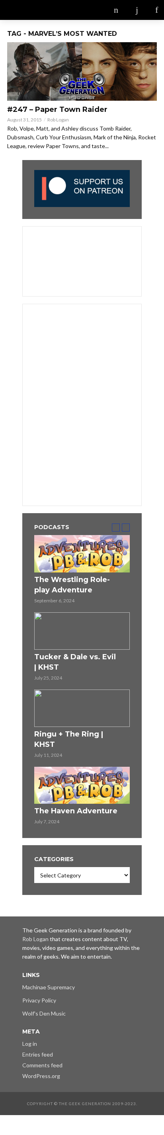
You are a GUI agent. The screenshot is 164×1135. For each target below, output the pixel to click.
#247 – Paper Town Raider (57, 109)
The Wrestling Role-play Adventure (72, 584)
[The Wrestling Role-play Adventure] (82, 553)
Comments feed (42, 1065)
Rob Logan (58, 120)
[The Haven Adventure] (82, 785)
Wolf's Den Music (44, 1013)
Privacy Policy (39, 1000)
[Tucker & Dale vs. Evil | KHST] (82, 631)
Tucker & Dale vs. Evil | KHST (75, 662)
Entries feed (37, 1054)
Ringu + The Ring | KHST (68, 739)
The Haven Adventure (75, 811)
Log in (29, 1043)
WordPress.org (41, 1075)
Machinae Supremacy (48, 987)
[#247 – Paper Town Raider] (82, 71)
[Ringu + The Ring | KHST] (82, 708)
